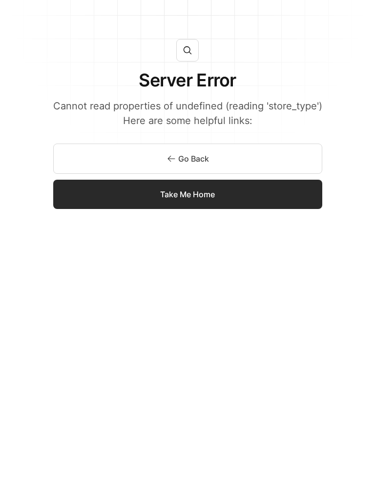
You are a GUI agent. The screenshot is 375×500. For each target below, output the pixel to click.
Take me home (187, 194)
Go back (193, 159)
